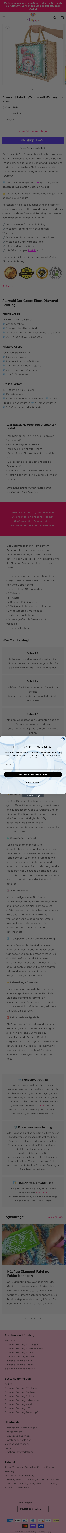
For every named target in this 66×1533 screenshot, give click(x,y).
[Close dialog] (63, 738)
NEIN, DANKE (33, 783)
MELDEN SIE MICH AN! (33, 774)
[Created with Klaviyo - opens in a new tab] (33, 795)
